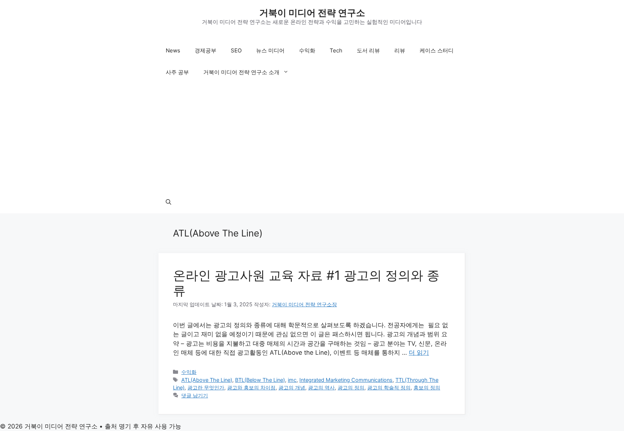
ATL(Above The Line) (206, 380)
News (173, 50)
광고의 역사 (321, 387)
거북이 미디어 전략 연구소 (312, 12)
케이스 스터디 (437, 50)
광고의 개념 (291, 387)
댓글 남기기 (194, 395)
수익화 (307, 50)
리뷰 (399, 50)
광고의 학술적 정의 (389, 387)
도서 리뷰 (368, 50)
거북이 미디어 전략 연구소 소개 (241, 72)
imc (292, 380)
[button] (168, 202)
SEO (236, 50)
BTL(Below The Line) (260, 380)
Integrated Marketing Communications (346, 380)
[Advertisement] (312, 137)
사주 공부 (177, 72)
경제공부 (205, 50)
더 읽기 (419, 352)
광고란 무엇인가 (205, 387)
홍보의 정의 (426, 387)
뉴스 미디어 (270, 50)
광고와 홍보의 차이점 (251, 387)
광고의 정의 (351, 387)
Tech (336, 50)
